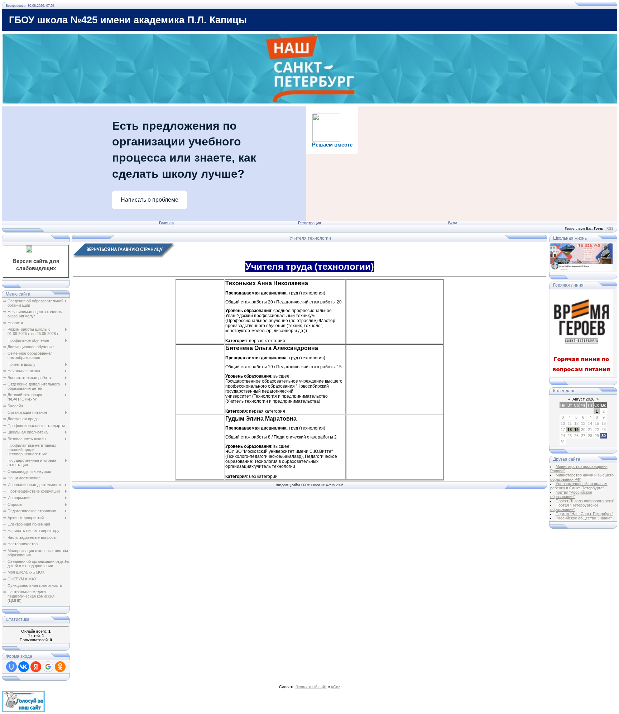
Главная (166, 223)
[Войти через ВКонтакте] (23, 666)
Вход (452, 223)
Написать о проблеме (149, 200)
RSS (609, 228)
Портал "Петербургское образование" (574, 507)
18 (569, 429)
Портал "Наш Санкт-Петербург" (584, 514)
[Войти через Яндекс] (35, 666)
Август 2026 (583, 399)
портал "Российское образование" (571, 494)
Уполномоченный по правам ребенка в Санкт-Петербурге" (579, 485)
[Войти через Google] (48, 666)
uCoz (335, 687)
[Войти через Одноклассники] (60, 666)
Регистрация (309, 223)
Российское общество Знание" (584, 518)
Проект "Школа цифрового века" (585, 501)
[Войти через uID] (11, 666)
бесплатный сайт (311, 687)
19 (576, 429)
